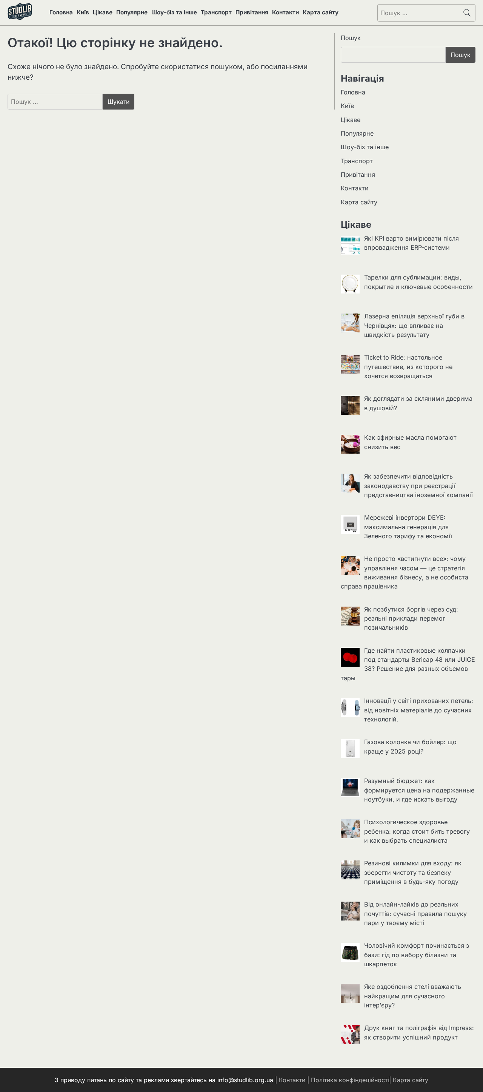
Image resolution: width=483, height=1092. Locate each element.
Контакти (285, 12)
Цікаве (102, 12)
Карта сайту (320, 12)
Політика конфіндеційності (350, 1080)
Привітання (251, 12)
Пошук (351, 38)
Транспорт (216, 12)
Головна (61, 12)
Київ (83, 12)
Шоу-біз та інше (174, 12)
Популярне (132, 12)
